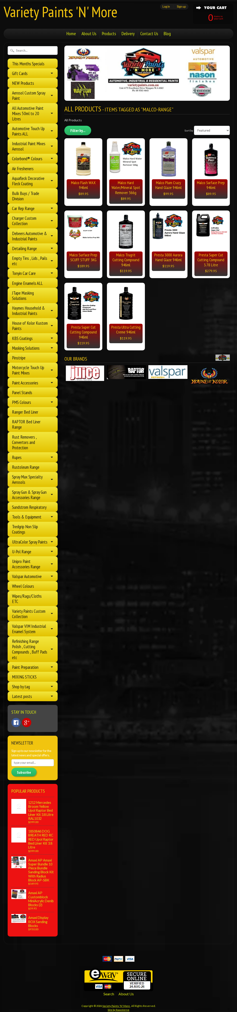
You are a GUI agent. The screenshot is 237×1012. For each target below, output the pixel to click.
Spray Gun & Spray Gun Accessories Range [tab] (29, 494)
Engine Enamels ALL (27, 283)
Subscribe (24, 772)
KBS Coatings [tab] (22, 338)
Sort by (188, 130)
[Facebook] (16, 722)
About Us (88, 34)
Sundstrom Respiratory (29, 507)
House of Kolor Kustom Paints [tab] (30, 325)
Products (109, 34)
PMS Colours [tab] (21, 402)
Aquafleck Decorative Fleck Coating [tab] (28, 180)
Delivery (128, 34)
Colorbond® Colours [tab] (27, 158)
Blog (167, 34)
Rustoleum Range (25, 467)
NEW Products (23, 83)
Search (108, 994)
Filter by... (77, 130)
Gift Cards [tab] (20, 73)
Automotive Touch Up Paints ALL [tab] (28, 131)
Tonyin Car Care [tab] (24, 273)
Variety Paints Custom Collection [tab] (28, 613)
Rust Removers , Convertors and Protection (24, 442)
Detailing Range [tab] (24, 248)
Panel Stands (22, 392)
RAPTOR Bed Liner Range (26, 424)
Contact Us (149, 34)
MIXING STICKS (24, 676)
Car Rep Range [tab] (23, 208)
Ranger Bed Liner (25, 412)
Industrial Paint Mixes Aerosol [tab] (28, 146)
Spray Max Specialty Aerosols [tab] (27, 479)
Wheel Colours (23, 586)
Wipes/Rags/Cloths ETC (27, 598)
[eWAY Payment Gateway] (118, 988)
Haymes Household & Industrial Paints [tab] (28, 310)
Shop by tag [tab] (21, 686)
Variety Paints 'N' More (60, 11)
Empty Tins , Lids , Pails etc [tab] (29, 260)
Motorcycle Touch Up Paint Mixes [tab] (28, 370)
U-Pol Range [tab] (21, 551)
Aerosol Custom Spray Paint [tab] (28, 95)
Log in (166, 6)
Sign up (181, 6)
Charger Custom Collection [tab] (24, 220)
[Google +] (26, 722)
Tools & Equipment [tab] (26, 517)
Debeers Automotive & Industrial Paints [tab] (29, 236)
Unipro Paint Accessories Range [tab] (26, 563)
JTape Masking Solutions (23, 295)
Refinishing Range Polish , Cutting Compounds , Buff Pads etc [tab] (29, 649)
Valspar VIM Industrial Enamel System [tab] (29, 628)
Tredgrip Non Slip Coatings (25, 529)
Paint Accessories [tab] (25, 383)
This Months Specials (28, 63)
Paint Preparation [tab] (25, 667)
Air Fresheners (23, 168)
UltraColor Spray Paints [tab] (29, 542)
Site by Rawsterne (118, 1009)
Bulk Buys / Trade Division (25, 196)
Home (71, 34)
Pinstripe (18, 357)
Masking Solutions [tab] (26, 348)
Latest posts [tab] (22, 696)
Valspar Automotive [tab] (27, 576)
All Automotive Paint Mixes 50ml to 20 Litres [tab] (28, 113)
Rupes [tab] (17, 457)
